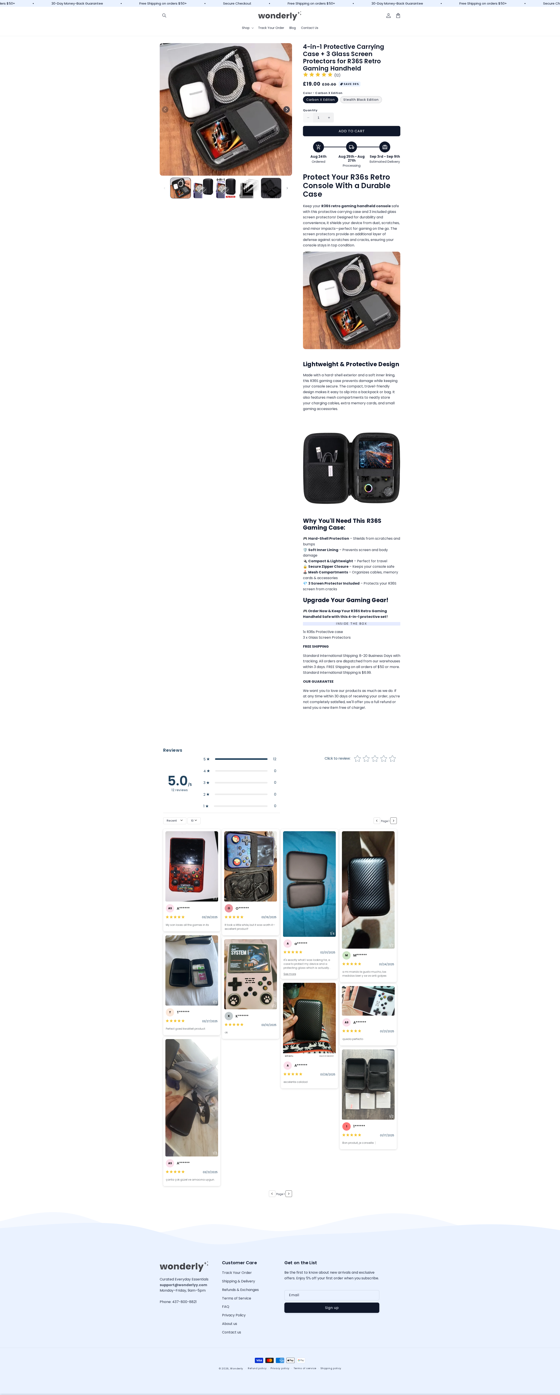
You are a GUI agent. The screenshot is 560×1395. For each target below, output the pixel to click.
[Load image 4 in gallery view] (248, 188)
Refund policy (257, 1368)
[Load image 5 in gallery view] (271, 188)
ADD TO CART (352, 131)
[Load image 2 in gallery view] (203, 188)
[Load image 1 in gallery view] (180, 188)
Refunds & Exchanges (240, 1289)
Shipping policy (330, 1368)
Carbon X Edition (320, 99)
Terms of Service (236, 1298)
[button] (164, 15)
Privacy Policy (234, 1315)
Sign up (332, 1307)
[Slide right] (286, 109)
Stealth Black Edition (361, 99)
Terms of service (305, 1368)
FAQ (225, 1306)
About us (229, 1323)
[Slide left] (165, 109)
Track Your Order (237, 1272)
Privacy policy (280, 1368)
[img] (318, 75)
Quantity (310, 110)
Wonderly (236, 1368)
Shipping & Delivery (238, 1281)
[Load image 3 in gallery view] (226, 188)
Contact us (231, 1332)
